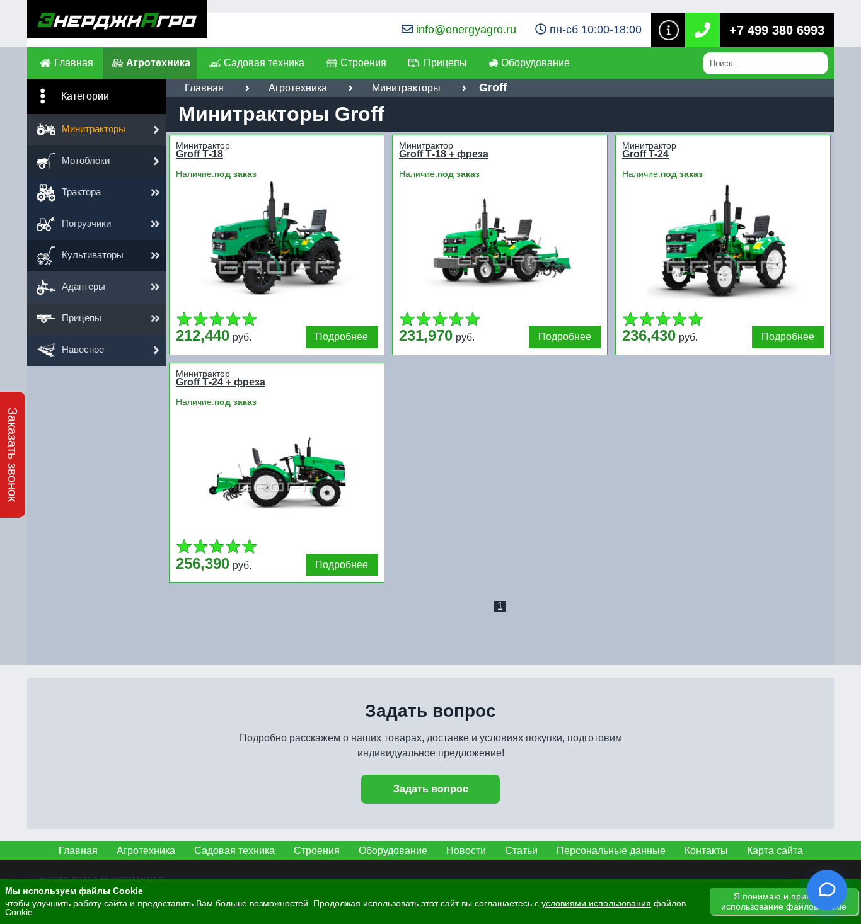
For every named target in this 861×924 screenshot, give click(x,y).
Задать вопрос (430, 789)
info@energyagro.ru (466, 29)
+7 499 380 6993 (776, 30)
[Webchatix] (827, 890)
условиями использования (596, 903)
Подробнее (341, 336)
